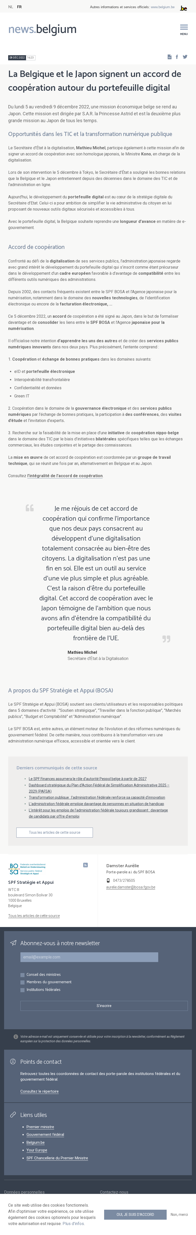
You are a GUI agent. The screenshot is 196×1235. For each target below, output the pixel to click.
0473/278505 (124, 880)
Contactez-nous (114, 1192)
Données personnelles (24, 1192)
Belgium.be (36, 1142)
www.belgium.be (163, 7)
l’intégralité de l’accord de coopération (65, 475)
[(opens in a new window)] (175, 56)
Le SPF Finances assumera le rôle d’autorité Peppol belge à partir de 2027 (87, 779)
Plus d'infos (73, 1223)
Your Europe (37, 1150)
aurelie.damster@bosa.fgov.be (130, 887)
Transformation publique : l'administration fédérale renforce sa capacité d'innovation (97, 797)
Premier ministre (40, 1127)
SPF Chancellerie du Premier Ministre (57, 1158)
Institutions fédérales (43, 990)
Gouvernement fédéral (45, 1134)
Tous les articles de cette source (54, 832)
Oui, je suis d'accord (135, 1215)
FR (19, 7)
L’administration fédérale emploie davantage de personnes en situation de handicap (96, 804)
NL (10, 7)
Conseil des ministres (44, 975)
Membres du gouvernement (49, 982)
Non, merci (179, 1215)
